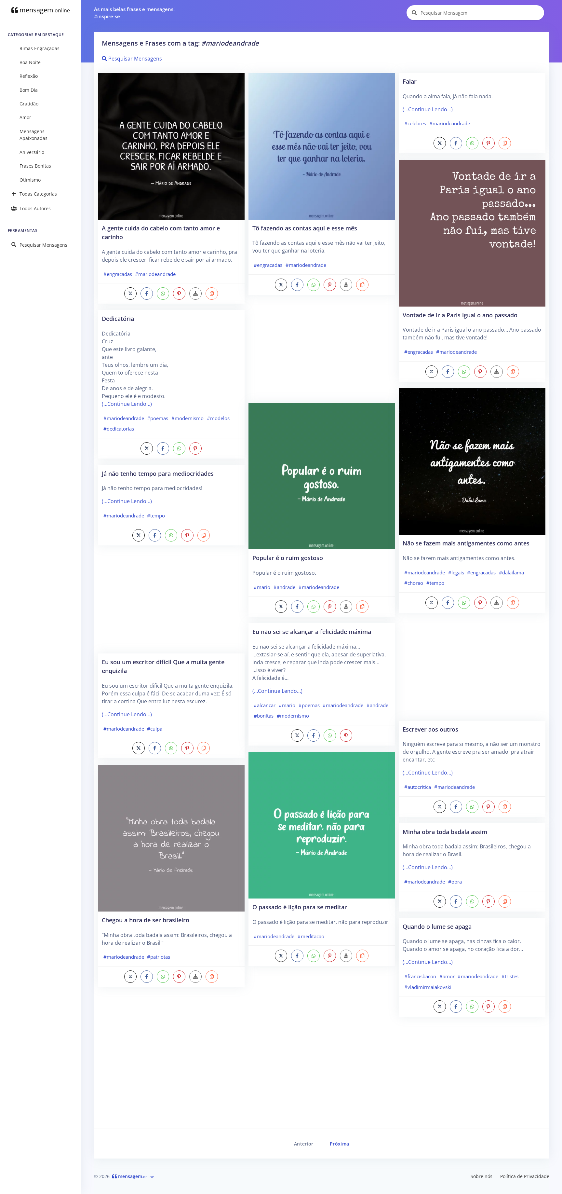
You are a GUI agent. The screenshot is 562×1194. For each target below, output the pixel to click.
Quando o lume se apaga (437, 926)
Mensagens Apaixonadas (33, 135)
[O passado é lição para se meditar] (321, 824)
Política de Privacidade (524, 1176)
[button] (212, 293)
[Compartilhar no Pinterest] (179, 293)
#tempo (156, 515)
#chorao (413, 583)
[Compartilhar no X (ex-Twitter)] (130, 293)
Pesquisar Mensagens (43, 245)
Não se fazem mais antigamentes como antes (466, 543)
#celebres (415, 123)
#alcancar (264, 705)
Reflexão (29, 76)
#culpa (154, 728)
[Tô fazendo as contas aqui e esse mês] (321, 145)
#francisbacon (420, 976)
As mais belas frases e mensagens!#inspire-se (134, 13)
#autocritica (417, 787)
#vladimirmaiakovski (427, 987)
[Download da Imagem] (195, 293)
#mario (262, 587)
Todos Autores (35, 208)
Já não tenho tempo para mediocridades (158, 473)
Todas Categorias (38, 194)
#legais (456, 572)
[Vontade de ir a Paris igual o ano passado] (472, 232)
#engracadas (117, 274)
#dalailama (511, 572)
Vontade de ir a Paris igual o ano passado (460, 315)
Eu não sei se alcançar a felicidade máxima (311, 631)
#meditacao (311, 936)
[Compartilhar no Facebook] (146, 293)
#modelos (218, 418)
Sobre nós (481, 1176)
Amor (25, 117)
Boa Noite (30, 62)
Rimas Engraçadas (40, 48)
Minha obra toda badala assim (445, 832)
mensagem (44, 10)
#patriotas (158, 957)
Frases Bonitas (35, 166)
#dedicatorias (118, 428)
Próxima (339, 1144)
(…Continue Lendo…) (127, 403)
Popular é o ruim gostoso (287, 558)
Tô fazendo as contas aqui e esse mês (304, 228)
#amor (447, 976)
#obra (455, 881)
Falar (410, 81)
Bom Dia (29, 90)
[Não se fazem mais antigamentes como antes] (472, 460)
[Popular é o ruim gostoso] (321, 475)
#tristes (510, 976)
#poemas (157, 418)
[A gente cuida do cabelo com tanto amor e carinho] (171, 145)
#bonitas (264, 715)
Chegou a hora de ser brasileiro (145, 920)
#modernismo (187, 418)
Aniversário (32, 152)
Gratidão (29, 104)
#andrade (284, 587)
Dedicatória (118, 318)
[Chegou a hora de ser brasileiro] (171, 837)
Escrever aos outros (430, 729)
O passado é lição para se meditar (299, 907)
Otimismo (30, 180)
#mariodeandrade (155, 274)
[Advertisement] (171, 602)
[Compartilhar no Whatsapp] (163, 293)
